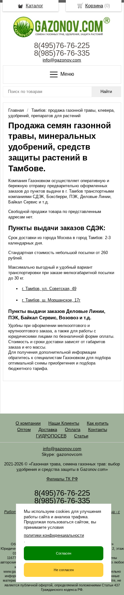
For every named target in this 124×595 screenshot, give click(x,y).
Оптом (24, 429)
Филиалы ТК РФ (62, 479)
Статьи (81, 435)
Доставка (47, 429)
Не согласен (64, 570)
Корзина (94, 5)
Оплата (72, 429)
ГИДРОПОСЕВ (51, 435)
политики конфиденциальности (54, 535)
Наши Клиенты (63, 423)
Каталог (34, 5)
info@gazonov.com (62, 59)
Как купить (97, 423)
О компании (28, 423)
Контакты (97, 429)
